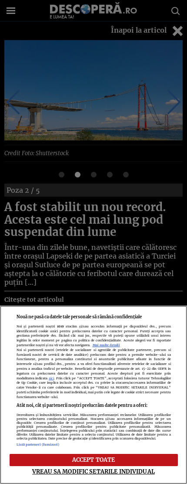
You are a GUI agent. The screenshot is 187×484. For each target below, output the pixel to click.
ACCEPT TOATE (93, 459)
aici (51, 378)
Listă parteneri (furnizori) (38, 445)
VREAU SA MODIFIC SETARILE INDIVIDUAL (93, 471)
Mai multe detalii (106, 345)
